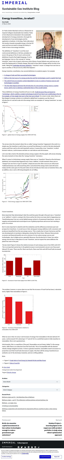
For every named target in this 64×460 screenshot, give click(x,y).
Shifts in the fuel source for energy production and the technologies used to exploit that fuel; (32, 78)
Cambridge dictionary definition (22, 65)
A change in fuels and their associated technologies (20, 75)
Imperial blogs (9, 12)
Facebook (18, 447)
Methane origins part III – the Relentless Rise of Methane (18, 397)
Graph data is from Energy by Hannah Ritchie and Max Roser (28, 360)
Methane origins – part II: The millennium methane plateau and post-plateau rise (25, 400)
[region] (32, 454)
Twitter (22, 447)
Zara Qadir (5, 22)
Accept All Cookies (45, 456)
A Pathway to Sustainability (10, 406)
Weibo (38, 447)
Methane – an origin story (9, 403)
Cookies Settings (6, 456)
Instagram (35, 447)
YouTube (25, 447)
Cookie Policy (25, 453)
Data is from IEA (15, 363)
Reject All (56, 456)
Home (3, 12)
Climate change (11, 372)
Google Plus (32, 447)
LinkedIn (28, 447)
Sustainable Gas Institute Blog (20, 9)
